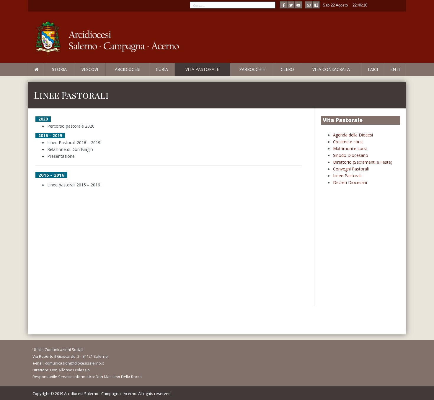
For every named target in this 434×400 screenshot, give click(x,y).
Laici (373, 69)
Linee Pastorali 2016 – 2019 (73, 142)
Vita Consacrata (331, 69)
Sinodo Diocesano (350, 155)
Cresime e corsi (348, 141)
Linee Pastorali (347, 175)
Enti (395, 69)
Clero (287, 69)
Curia (162, 69)
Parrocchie (252, 69)
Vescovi (89, 69)
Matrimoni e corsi (350, 148)
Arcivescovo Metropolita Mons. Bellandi (76, 75)
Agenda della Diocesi (353, 135)
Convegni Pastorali (351, 169)
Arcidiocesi (127, 69)
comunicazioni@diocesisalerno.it (74, 363)
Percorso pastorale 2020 (70, 126)
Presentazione (61, 156)
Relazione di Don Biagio (70, 149)
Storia (59, 69)
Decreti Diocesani (350, 182)
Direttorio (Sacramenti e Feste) (362, 162)
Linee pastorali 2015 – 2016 (73, 185)
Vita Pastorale (202, 69)
